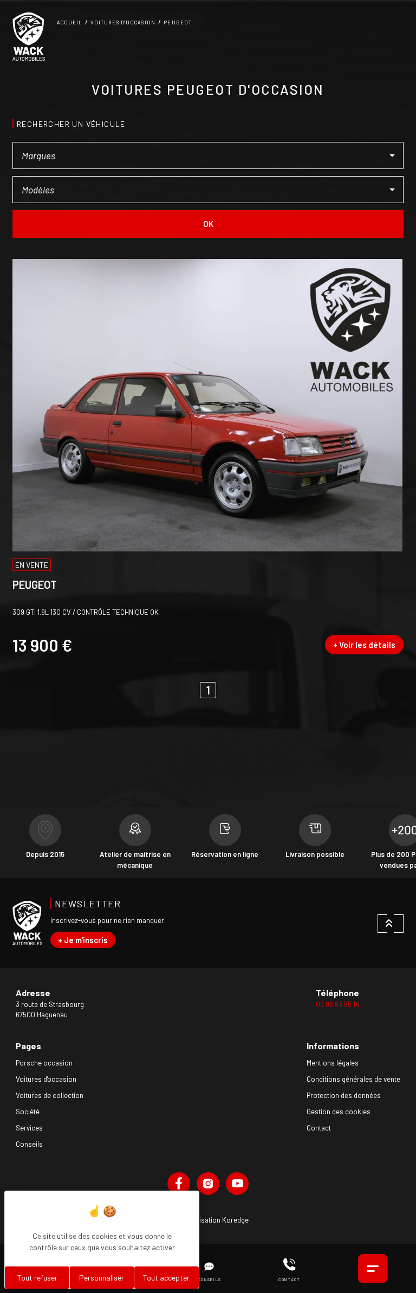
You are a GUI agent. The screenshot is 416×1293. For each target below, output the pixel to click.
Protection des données (344, 1095)
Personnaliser (101, 1277)
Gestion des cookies (338, 1111)
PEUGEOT (178, 22)
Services (29, 1127)
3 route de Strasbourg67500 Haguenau (50, 1009)
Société (28, 1111)
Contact (319, 1127)
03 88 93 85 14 (337, 1004)
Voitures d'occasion (122, 22)
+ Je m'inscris (83, 940)
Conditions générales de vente (353, 1079)
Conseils (29, 1144)
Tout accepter (166, 1277)
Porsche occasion (44, 1062)
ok (208, 224)
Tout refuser (37, 1277)
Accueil (69, 22)
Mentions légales (333, 1062)
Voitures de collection (49, 1095)
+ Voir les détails (364, 644)
